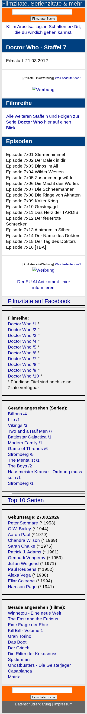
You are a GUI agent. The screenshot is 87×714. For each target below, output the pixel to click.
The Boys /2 (20, 465)
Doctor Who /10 (23, 376)
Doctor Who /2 (22, 329)
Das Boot (17, 642)
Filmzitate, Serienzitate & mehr (42, 3)
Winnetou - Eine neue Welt (34, 613)
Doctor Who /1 (22, 323)
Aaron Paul (19, 534)
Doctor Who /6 (22, 352)
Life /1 (14, 419)
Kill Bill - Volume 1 (25, 630)
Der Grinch (18, 647)
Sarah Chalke (21, 546)
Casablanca (20, 671)
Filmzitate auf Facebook (39, 301)
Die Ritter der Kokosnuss (33, 653)
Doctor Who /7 (22, 358)
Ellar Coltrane (21, 580)
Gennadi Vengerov (26, 557)
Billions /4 (17, 413)
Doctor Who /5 (22, 347)
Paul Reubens (22, 569)
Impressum (63, 704)
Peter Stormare (23, 522)
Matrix (14, 676)
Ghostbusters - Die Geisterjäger (39, 665)
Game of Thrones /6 (28, 448)
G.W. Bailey (19, 528)
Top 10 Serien (26, 500)
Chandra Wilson (24, 540)
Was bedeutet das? (68, 78)
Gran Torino (19, 636)
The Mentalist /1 (24, 460)
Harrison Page (22, 586)
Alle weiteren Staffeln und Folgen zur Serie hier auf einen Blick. (42, 122)
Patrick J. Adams (25, 551)
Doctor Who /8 (22, 364)
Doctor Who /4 (22, 341)
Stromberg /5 (21, 454)
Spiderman (19, 659)
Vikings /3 (17, 425)
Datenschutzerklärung (33, 704)
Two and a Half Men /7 (30, 431)
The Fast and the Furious (33, 618)
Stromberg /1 (21, 483)
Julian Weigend (23, 563)
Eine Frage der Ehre (28, 624)
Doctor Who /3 (22, 335)
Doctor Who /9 (22, 370)
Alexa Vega (19, 575)
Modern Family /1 (25, 442)
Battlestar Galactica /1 (30, 437)
